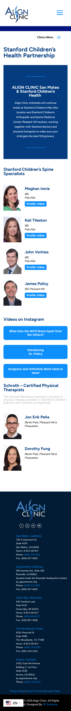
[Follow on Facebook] (21, 526)
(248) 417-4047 (32, 585)
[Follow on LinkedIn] (33, 526)
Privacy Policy (17, 691)
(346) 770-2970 (32, 647)
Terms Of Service (35, 691)
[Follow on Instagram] (27, 526)
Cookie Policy (53, 691)
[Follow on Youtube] (39, 526)
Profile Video (36, 204)
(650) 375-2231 (32, 554)
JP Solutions (50, 704)
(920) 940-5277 (32, 616)
